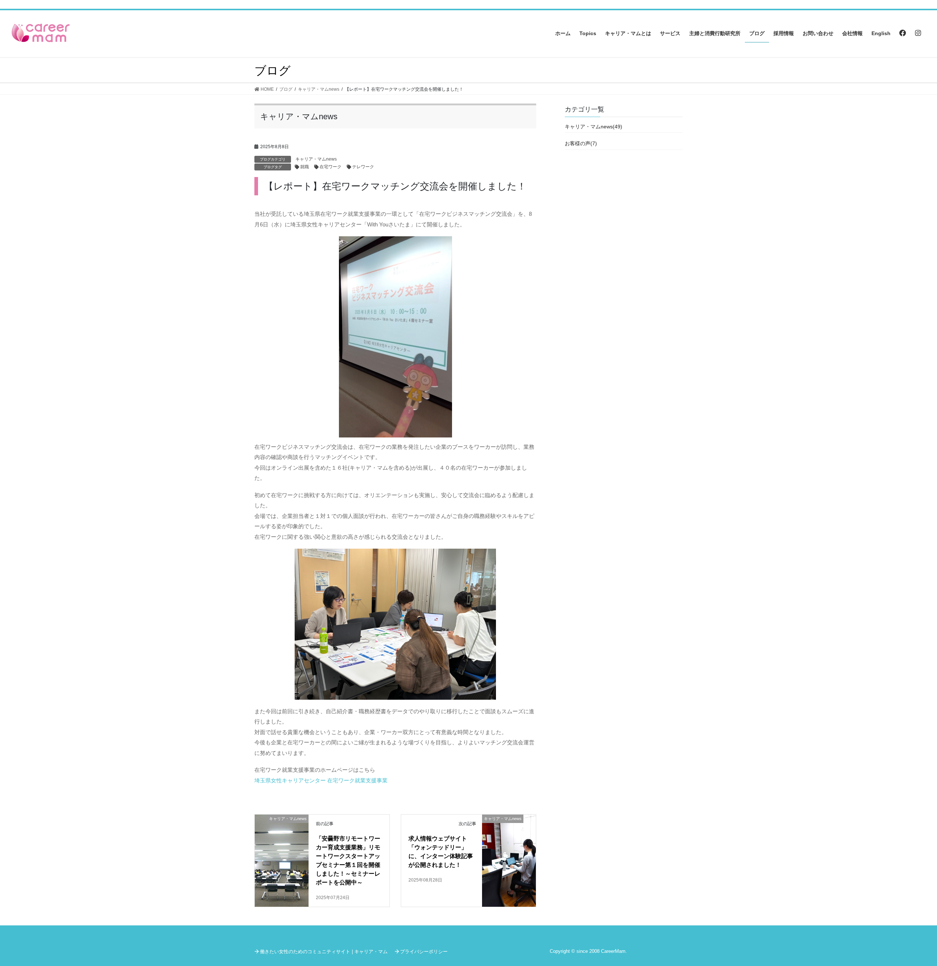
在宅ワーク (330, 166)
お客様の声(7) (581, 143)
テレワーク (363, 166)
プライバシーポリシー (424, 951)
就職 (304, 166)
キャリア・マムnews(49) (593, 126)
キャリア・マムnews (316, 159)
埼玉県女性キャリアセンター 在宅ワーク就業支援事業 (321, 780)
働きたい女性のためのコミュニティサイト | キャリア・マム (324, 951)
